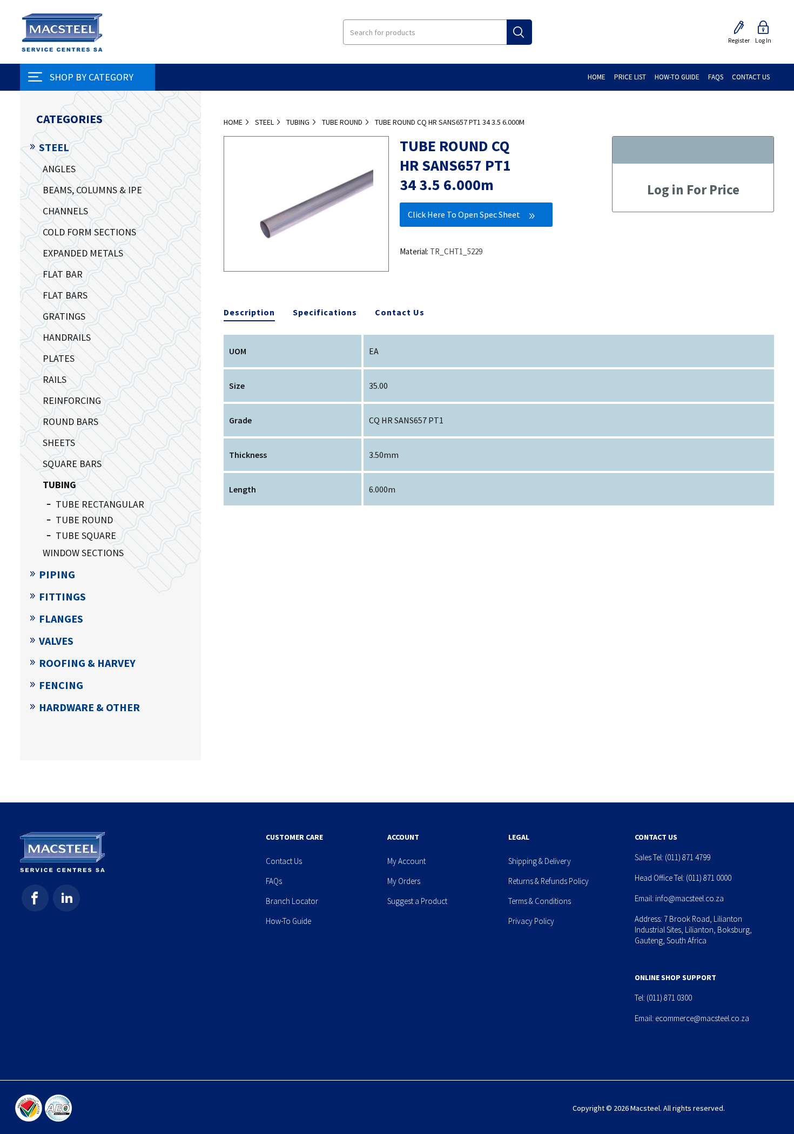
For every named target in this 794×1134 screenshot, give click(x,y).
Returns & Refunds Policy (548, 881)
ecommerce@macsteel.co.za (702, 1018)
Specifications (325, 312)
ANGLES (59, 169)
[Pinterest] (66, 898)
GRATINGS (64, 316)
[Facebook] (35, 898)
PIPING (57, 574)
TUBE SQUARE (86, 535)
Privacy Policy (531, 921)
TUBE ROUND (84, 520)
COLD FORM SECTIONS (89, 232)
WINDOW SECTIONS (83, 552)
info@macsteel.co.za (689, 898)
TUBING (59, 484)
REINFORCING (72, 400)
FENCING (61, 685)
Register (739, 40)
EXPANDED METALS (83, 253)
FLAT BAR (63, 274)
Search (519, 32)
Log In (763, 40)
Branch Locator (292, 901)
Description (249, 312)
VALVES (56, 640)
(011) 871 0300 (669, 998)
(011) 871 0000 (708, 878)
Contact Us (400, 312)
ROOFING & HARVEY (87, 663)
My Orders (403, 881)
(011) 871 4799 (687, 857)
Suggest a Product (417, 901)
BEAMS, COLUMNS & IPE (92, 190)
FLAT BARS (65, 295)
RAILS (54, 379)
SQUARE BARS (72, 463)
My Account (406, 861)
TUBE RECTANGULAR (100, 504)
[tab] (249, 312)
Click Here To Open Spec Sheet (464, 214)
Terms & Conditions (539, 901)
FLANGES (61, 618)
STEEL (54, 147)
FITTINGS (62, 596)
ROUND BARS (70, 421)
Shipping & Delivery (539, 861)
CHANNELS (65, 211)
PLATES (59, 358)
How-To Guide (288, 921)
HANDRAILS (67, 337)
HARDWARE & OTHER (89, 707)
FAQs (274, 881)
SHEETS (59, 442)
